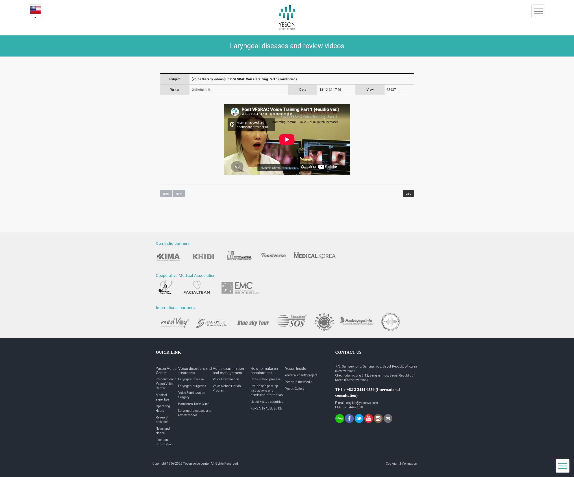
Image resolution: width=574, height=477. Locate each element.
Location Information (164, 442)
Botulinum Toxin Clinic (193, 404)
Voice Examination (226, 379)
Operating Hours (163, 408)
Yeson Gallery (294, 388)
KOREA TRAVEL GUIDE (266, 408)
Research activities (162, 420)
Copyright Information (401, 463)
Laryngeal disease (191, 379)
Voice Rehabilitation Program (227, 388)
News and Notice (163, 431)
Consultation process (265, 379)
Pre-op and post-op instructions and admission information (267, 390)
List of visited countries (267, 401)
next (179, 193)
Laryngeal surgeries (192, 386)
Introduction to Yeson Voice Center (166, 383)
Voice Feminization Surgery (191, 395)
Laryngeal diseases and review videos (194, 413)
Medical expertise (162, 397)
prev (166, 193)
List (408, 193)
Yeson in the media (298, 382)
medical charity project (301, 375)
